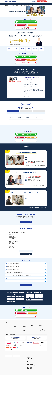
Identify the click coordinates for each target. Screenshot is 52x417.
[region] (33, 87)
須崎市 (39, 297)
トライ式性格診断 (41, 329)
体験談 (29, 48)
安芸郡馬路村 (11, 296)
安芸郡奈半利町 (11, 301)
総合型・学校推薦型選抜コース (26, 327)
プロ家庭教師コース (25, 325)
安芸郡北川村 (20, 296)
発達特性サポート (25, 330)
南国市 (39, 294)
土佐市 (30, 297)
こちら (30, 96)
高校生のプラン (16, 327)
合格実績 (22, 48)
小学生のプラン (16, 325)
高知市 (30, 294)
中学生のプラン (16, 326)
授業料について (41, 325)
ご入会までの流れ (41, 326)
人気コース (41, 48)
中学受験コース (24, 326)
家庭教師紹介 (10, 48)
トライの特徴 (35, 48)
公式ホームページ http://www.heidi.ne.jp (39, 374)
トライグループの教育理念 (42, 330)
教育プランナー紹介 (16, 48)
